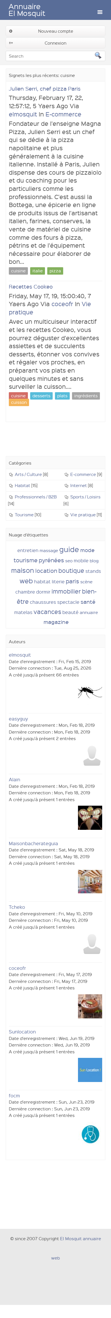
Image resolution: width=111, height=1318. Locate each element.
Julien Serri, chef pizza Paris (45, 88)
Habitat (22, 485)
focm (14, 1095)
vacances (47, 611)
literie (58, 581)
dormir (43, 592)
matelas (23, 612)
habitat (42, 581)
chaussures (43, 602)
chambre (25, 592)
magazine (56, 621)
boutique (71, 570)
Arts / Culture (28, 474)
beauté (70, 612)
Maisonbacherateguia (33, 843)
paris (72, 581)
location (46, 570)
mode (87, 549)
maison (22, 570)
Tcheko (17, 907)
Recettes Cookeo (31, 286)
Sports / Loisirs (85, 497)
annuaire (89, 612)
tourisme (26, 560)
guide (69, 549)
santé (88, 601)
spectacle (68, 602)
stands (93, 571)
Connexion (55, 43)
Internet (78, 485)
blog (94, 560)
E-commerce (63, 114)
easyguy (18, 719)
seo (69, 560)
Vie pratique (83, 514)
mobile (81, 560)
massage (49, 550)
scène (86, 581)
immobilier (66, 591)
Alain (14, 779)
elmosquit (23, 114)
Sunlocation (22, 1032)
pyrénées (51, 560)
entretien (27, 550)
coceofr (62, 304)
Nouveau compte (55, 31)
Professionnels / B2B (36, 497)
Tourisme (24, 514)
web (26, 580)
